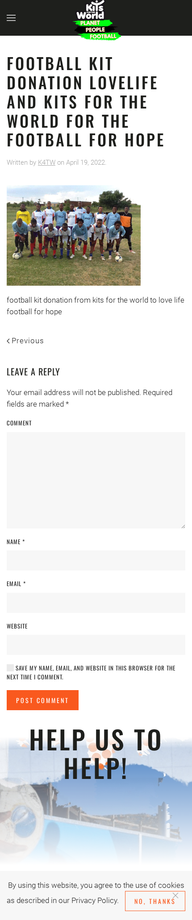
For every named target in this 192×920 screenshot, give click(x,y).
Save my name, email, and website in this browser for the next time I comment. (91, 672)
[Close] (175, 895)
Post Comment (42, 700)
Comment (19, 423)
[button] (11, 18)
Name (16, 541)
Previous (28, 340)
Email (16, 583)
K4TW (46, 162)
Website (17, 626)
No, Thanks (155, 901)
